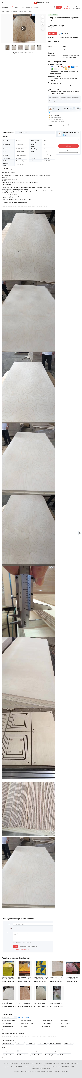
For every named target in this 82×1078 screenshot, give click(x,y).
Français (29, 1066)
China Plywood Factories (26, 1051)
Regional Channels (65, 1063)
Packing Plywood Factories (9, 1051)
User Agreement (50, 1071)
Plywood (31, 11)
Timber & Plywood (23, 11)
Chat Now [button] (65, 33)
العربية (58, 1066)
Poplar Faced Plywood (8, 1055)
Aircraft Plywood (68, 1043)
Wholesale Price (48, 1063)
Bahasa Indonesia (46, 1068)
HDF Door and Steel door (8, 1020)
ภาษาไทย (76, 1066)
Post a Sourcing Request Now (21, 949)
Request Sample (74, 37)
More (3, 1058)
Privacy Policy (65, 1071)
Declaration (57, 1071)
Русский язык (36, 1066)
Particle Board (20, 1043)
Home (3, 11)
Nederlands (53, 1066)
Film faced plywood (26, 1020)
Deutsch (47, 1066)
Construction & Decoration (11, 11)
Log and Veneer (31, 1043)
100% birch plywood (46, 1023)
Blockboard (24, 1026)
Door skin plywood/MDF (27, 1023)
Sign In (50, 125)
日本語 (67, 1066)
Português (23, 1066)
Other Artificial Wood (8, 1043)
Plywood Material (66, 1051)
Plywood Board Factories (41, 1051)
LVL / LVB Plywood (65, 1023)
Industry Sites (56, 1063)
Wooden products (45, 1026)
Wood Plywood (55, 1051)
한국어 (63, 1066)
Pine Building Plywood (50, 1055)
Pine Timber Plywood (37, 1055)
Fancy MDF (63, 1026)
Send (15, 946)
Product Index (74, 1063)
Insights (44, 1065)
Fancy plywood (64, 1020)
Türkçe (33, 1068)
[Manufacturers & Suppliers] (41, 2)
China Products (14, 1063)
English (12, 1066)
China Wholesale (39, 1063)
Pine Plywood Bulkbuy (65, 1055)
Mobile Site (38, 1065)
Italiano (42, 1066)
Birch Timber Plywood (22, 1055)
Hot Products (7, 1063)
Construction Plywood (55, 1043)
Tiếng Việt (38, 1068)
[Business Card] (78, 139)
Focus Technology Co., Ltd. (30, 1071)
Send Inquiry (52, 33)
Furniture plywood (6, 1023)
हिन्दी (72, 1066)
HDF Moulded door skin (47, 1020)
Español (18, 1066)
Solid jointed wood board (8, 1026)
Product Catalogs (24, 1017)
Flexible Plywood (42, 1043)
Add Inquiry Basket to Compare (24, 53)
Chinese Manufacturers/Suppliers (27, 1063)
